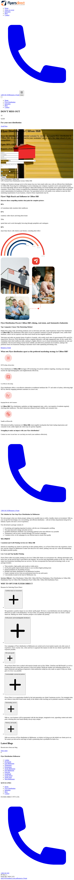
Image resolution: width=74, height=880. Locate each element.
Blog (6, 13)
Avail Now (4, 126)
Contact (7, 15)
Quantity (3, 162)
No (8, 175)
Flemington (8, 765)
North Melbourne (10, 769)
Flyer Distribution (10, 102)
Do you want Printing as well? (10, 173)
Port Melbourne (9, 770)
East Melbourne (9, 763)
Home (6, 8)
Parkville (7, 772)
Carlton (7, 760)
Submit (3, 177)
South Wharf (8, 775)
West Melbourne (10, 779)
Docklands (8, 762)
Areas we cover (9, 10)
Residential (14, 171)
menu (21, 95)
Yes (4, 175)
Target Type (4, 170)
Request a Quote (14, 95)
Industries (8, 12)
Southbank (8, 774)
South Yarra (8, 777)
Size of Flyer (5, 160)
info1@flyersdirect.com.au (9, 878)
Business (6, 171)
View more (4, 751)
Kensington (8, 767)
